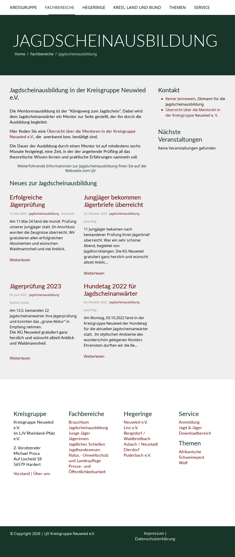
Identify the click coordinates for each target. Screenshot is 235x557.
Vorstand (22, 474)
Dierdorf (131, 450)
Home (20, 53)
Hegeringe (93, 7)
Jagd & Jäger (190, 428)
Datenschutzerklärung (155, 539)
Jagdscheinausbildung (44, 213)
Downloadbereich (195, 433)
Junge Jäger (79, 433)
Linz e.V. (131, 428)
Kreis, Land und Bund (137, 7)
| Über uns (40, 474)
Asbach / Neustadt (141, 444)
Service (202, 7)
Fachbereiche (59, 7)
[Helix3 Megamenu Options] (223, 7)
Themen (177, 7)
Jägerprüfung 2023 (35, 286)
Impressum (154, 534)
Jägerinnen (79, 439)
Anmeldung (189, 422)
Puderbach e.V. (137, 455)
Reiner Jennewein (180, 98)
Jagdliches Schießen (87, 444)
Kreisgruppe (23, 7)
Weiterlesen (20, 259)
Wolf (183, 463)
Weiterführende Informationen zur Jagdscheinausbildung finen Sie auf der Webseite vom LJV (82, 168)
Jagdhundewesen (84, 450)
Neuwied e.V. (136, 422)
